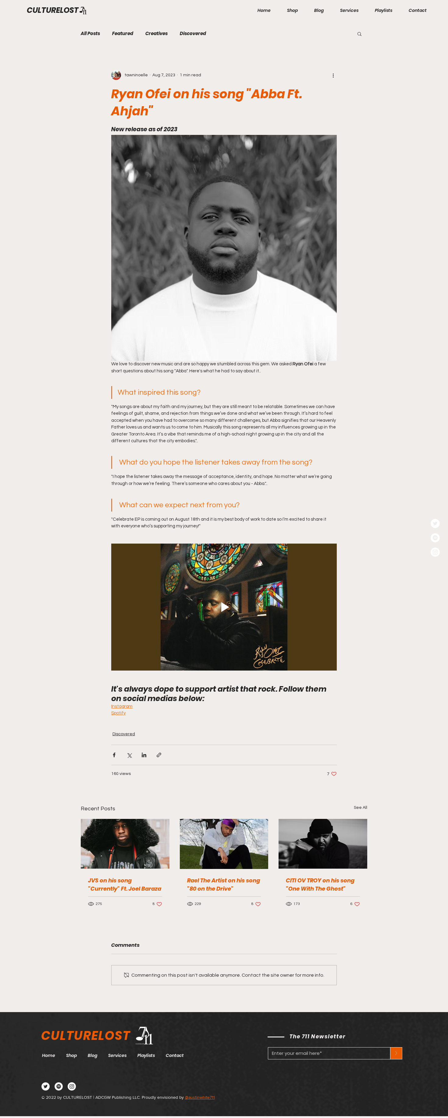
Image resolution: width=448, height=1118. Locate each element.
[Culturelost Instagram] (72, 1086)
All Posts (90, 33)
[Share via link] (159, 755)
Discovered (193, 33)
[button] (359, 33)
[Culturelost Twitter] (45, 1086)
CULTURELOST (53, 10)
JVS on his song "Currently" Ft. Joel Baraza (124, 884)
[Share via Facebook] (114, 755)
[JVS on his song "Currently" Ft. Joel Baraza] (125, 844)
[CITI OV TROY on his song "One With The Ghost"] (323, 844)
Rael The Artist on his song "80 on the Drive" (223, 884)
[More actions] (333, 75)
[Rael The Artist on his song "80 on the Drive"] (224, 844)
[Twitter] (435, 523)
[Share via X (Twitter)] (129, 755)
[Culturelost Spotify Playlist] (59, 1086)
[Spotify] (435, 537)
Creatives (156, 33)
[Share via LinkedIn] (144, 755)
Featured (122, 33)
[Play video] (224, 607)
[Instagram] (435, 552)
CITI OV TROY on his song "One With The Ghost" (320, 884)
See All (360, 807)
